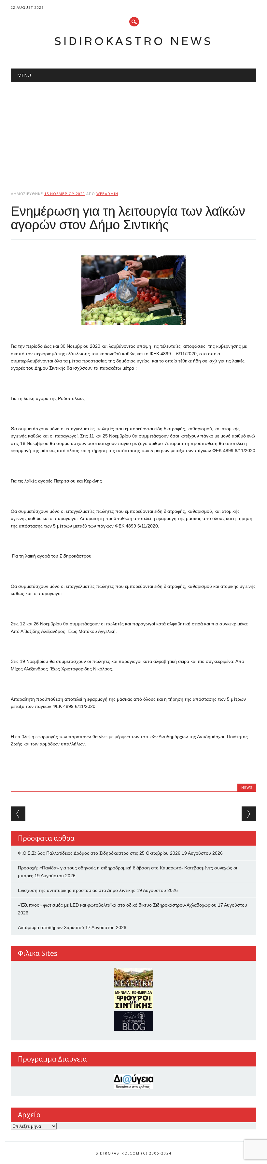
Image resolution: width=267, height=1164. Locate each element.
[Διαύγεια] (133, 1081)
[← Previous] (18, 813)
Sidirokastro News (133, 41)
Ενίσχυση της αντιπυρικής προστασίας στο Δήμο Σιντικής (76, 890)
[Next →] (249, 813)
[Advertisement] (133, 131)
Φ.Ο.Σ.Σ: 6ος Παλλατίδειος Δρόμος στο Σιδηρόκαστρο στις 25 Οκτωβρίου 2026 (99, 853)
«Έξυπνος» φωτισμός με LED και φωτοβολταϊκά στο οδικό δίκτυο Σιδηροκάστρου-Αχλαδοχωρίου (117, 905)
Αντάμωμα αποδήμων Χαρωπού (51, 927)
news (246, 787)
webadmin (107, 193)
